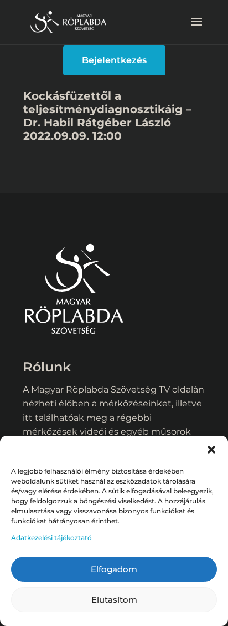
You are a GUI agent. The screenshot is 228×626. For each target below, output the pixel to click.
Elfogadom (114, 569)
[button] (211, 449)
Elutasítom (114, 599)
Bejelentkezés (114, 60)
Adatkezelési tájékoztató (51, 537)
